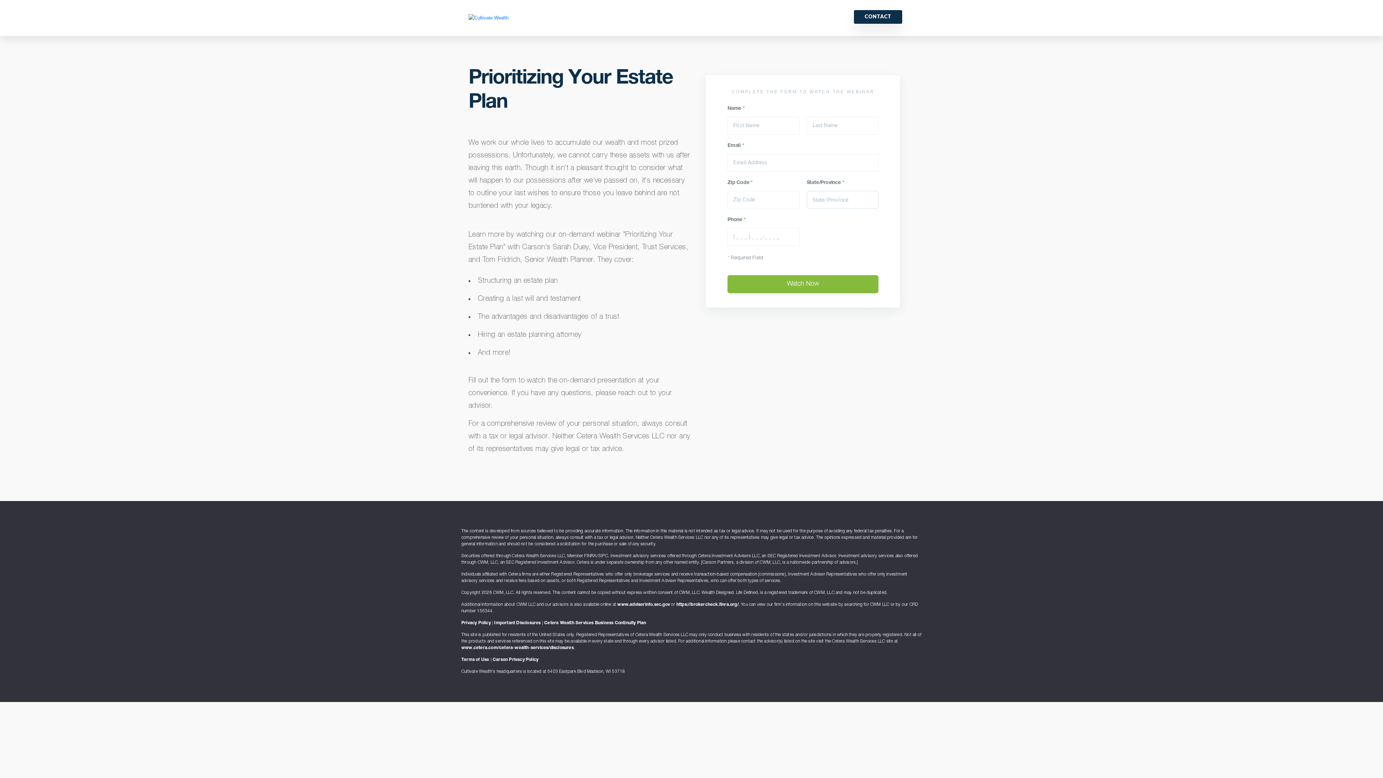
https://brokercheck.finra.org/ (707, 605)
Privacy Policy (476, 623)
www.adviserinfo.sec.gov (643, 605)
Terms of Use (475, 660)
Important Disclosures (517, 623)
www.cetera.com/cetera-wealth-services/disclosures (517, 648)
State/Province (826, 182)
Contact (878, 16)
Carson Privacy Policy (515, 660)
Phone (737, 220)
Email (736, 145)
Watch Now (803, 284)
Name (736, 108)
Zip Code (740, 182)
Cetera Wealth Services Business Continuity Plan (595, 623)
